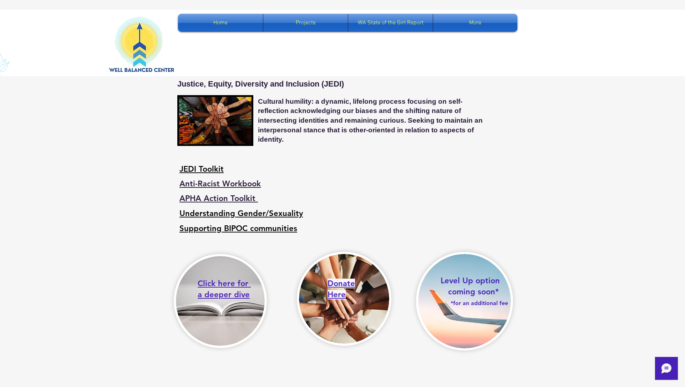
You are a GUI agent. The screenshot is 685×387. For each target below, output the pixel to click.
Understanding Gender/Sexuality (241, 213)
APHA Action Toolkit (218, 198)
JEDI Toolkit (201, 169)
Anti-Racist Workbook (220, 183)
